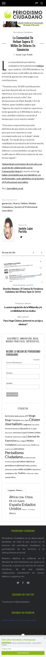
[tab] (16, 490)
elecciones (9, 433)
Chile (22, 420)
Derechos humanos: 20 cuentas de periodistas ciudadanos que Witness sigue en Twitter (23, 290)
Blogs (8, 420)
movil (33, 445)
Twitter (22, 473)
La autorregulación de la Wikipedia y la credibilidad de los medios (23, 307)
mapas (23, 441)
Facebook (8, 437)
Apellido (9, 383)
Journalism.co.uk (15, 188)
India (24, 437)
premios (34, 466)
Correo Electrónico (14, 362)
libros (19, 441)
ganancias (7, 203)
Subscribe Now (23, 653)
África (13, 477)
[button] (23, 641)
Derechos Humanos (12, 429)
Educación (24, 428)
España (24, 432)
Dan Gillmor (35, 424)
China (26, 420)
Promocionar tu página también (26, 620)
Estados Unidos (34, 432)
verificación (30, 473)
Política (27, 466)
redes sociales (25, 469)
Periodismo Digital (10, 461)
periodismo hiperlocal (25, 461)
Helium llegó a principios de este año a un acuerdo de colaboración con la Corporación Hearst (22, 168)
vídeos (36, 473)
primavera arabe (11, 469)
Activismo (9, 416)
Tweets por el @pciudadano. (16, 601)
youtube (8, 477)
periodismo (19, 449)
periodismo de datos (29, 457)
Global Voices (17, 437)
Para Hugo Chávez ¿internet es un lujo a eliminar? (23, 321)
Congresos (27, 424)
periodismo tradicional (14, 465)
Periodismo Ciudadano (23, 32)
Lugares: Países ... (16, 490)
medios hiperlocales (24, 445)
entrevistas (17, 433)
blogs (32, 415)
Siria (16, 473)
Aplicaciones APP (21, 416)
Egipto (35, 429)
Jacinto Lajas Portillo (24, 54)
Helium (40, 65)
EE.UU (30, 429)
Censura (16, 420)
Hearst (16, 203)
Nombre (9, 373)
